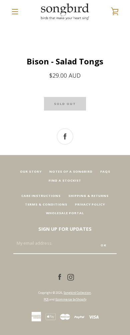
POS (46, 299)
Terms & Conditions (46, 204)
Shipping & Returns (88, 196)
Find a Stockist (65, 180)
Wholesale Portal (65, 213)
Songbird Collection (77, 293)
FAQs (105, 171)
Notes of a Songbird (71, 171)
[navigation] (15, 11)
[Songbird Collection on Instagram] (70, 276)
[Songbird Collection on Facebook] (59, 276)
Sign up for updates (65, 229)
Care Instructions (41, 196)
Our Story (31, 171)
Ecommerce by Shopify (70, 299)
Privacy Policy (90, 204)
